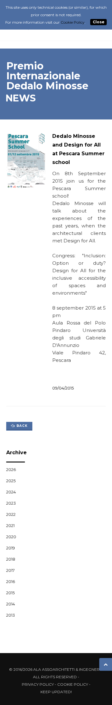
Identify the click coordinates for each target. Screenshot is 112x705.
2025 (11, 480)
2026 (11, 469)
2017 (10, 570)
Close (99, 22)
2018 (10, 559)
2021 (10, 525)
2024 (11, 491)
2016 (10, 581)
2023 (11, 503)
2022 (11, 514)
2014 (10, 603)
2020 (11, 536)
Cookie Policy (72, 684)
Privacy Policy (38, 684)
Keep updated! (56, 691)
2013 (10, 615)
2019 (10, 547)
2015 (10, 592)
